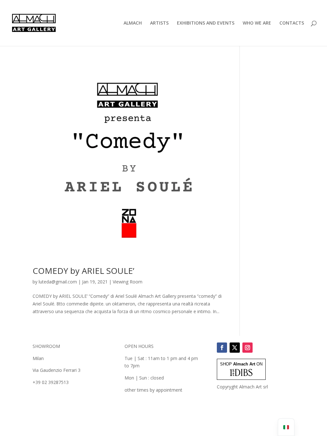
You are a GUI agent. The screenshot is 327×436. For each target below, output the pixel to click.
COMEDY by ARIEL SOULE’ (83, 270)
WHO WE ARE (257, 23)
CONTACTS (291, 23)
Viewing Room (127, 282)
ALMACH (133, 23)
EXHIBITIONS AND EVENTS (205, 23)
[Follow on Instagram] (247, 347)
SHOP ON (241, 364)
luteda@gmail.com (58, 282)
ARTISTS (159, 23)
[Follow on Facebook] (222, 347)
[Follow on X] (235, 347)
